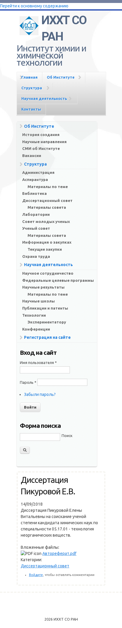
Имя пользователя (38, 362)
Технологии (34, 315)
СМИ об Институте (41, 148)
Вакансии (31, 155)
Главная (29, 77)
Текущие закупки (45, 249)
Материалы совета (47, 207)
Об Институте (61, 77)
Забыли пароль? (40, 394)
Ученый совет (36, 228)
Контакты (31, 109)
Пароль (28, 382)
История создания (41, 134)
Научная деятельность (44, 98)
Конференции (36, 329)
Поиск (67, 435)
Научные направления (44, 142)
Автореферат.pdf (59, 553)
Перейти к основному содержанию (34, 6)
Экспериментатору (47, 322)
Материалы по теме (48, 186)
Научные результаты (43, 287)
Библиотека (34, 193)
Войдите (36, 575)
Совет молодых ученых (46, 221)
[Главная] (29, 24)
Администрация (38, 172)
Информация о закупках (46, 242)
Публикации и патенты (45, 308)
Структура (31, 88)
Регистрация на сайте (47, 337)
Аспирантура (35, 179)
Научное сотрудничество (47, 273)
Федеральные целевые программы (58, 280)
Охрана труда (36, 256)
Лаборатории (36, 214)
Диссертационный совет (47, 200)
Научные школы (38, 301)
